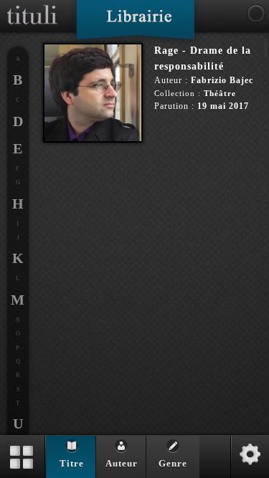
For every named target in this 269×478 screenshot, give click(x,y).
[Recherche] (256, 13)
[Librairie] (135, 24)
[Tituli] (32, 6)
